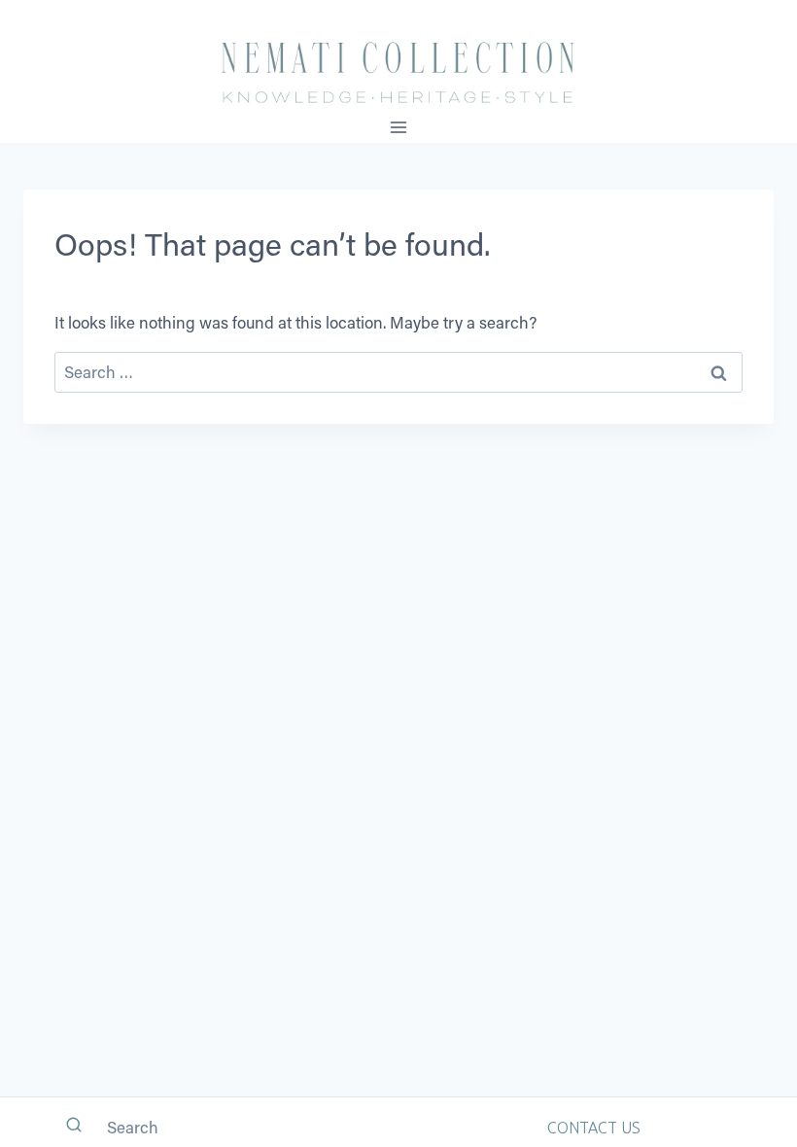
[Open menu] (399, 127)
